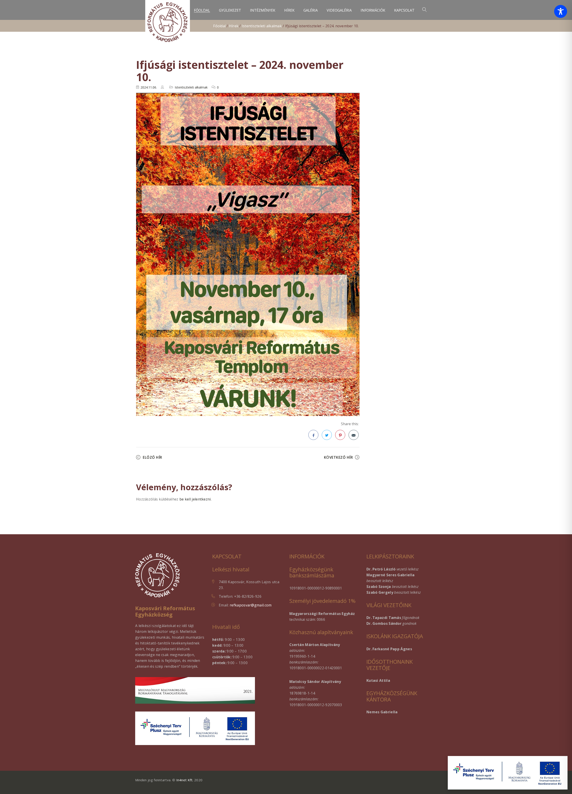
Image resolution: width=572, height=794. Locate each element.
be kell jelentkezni (195, 499)
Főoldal (202, 10)
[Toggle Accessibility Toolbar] (561, 11)
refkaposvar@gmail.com (250, 605)
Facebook (313, 435)
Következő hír (338, 457)
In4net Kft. (184, 780)
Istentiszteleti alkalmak (262, 25)
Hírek (289, 10)
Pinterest (340, 435)
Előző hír (152, 457)
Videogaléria (339, 10)
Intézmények (262, 10)
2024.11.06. (149, 87)
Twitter (327, 435)
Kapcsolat (404, 10)
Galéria (310, 10)
